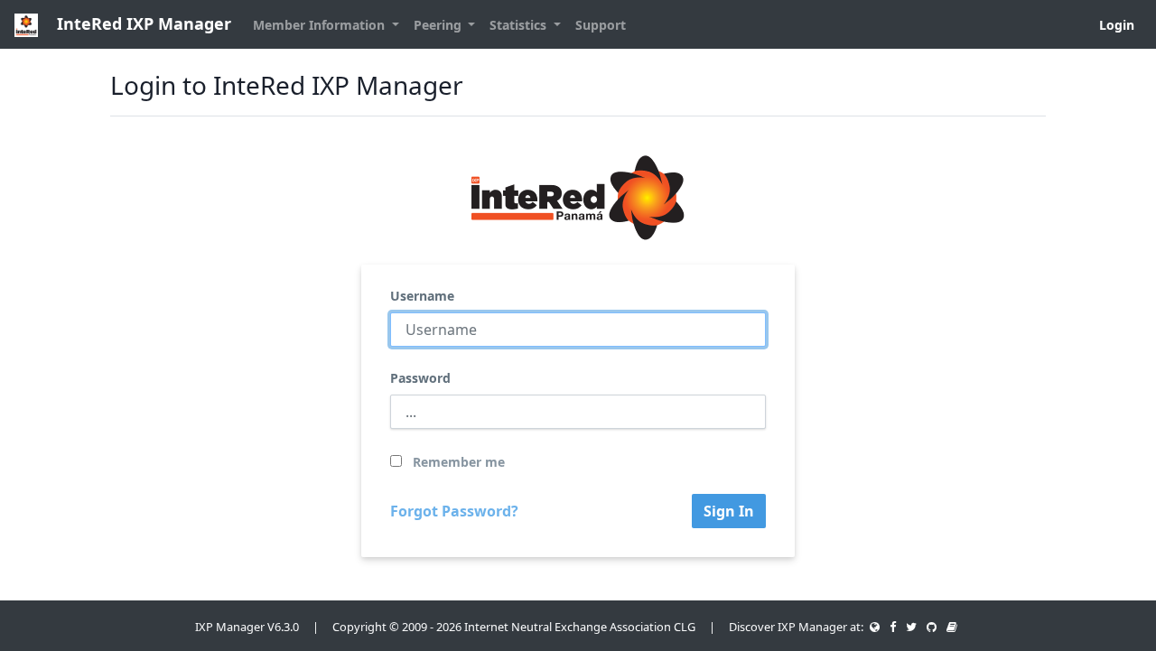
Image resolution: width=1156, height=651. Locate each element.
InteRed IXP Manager (141, 23)
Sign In (729, 511)
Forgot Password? (454, 511)
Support (600, 24)
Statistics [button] (519, 24)
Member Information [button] (320, 24)
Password (420, 377)
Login (1116, 24)
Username (422, 295)
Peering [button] (439, 24)
